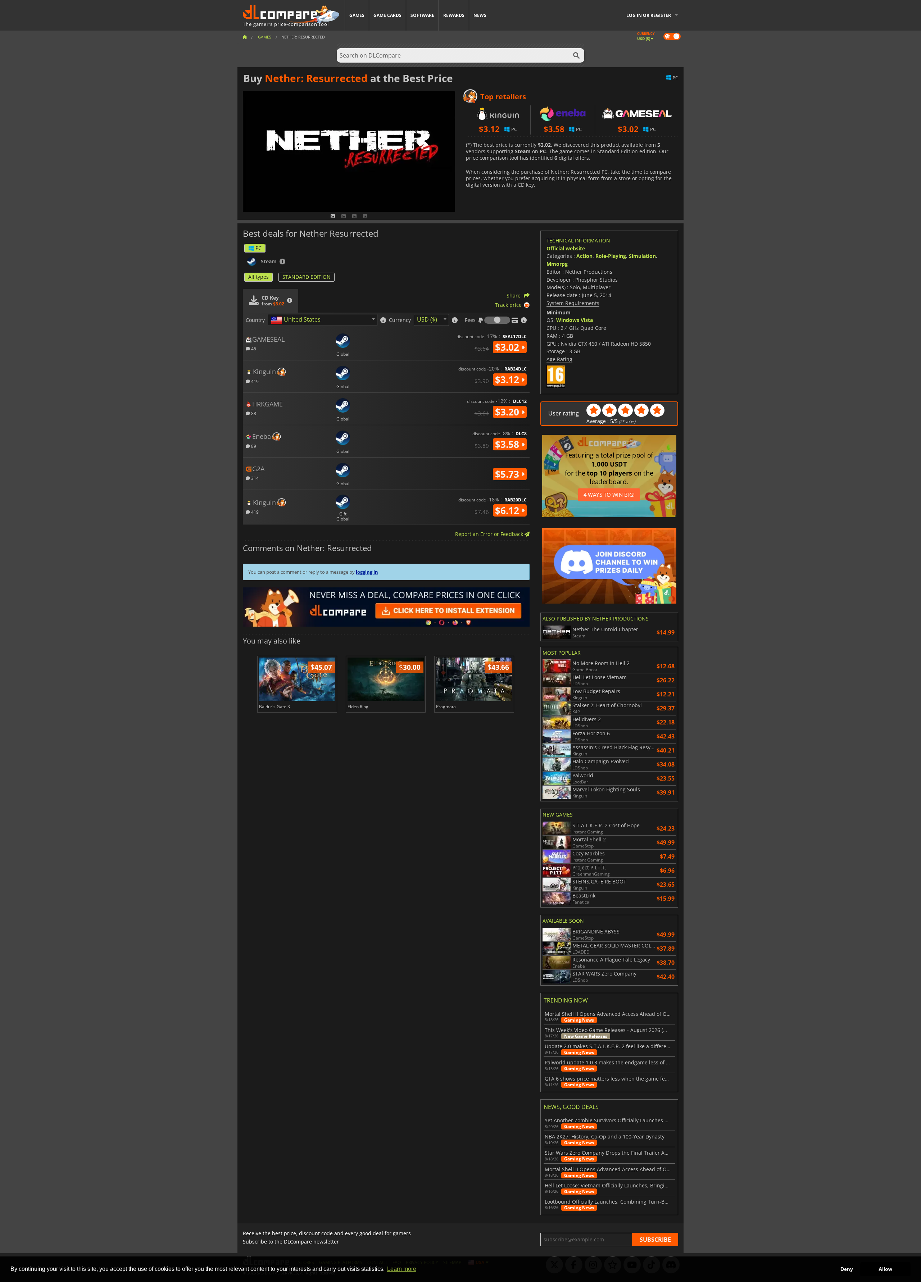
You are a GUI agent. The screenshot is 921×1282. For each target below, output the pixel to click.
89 (253, 446)
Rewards (453, 15)
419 (254, 381)
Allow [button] (885, 1269)
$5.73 (508, 474)
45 (253, 348)
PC (258, 248)
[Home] (244, 37)
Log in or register (648, 15)
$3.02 (508, 347)
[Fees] (497, 320)
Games (356, 15)
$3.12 (508, 379)
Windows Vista (574, 320)
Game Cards (387, 15)
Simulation (642, 256)
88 (253, 413)
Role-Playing (610, 256)
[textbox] (297, 320)
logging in (367, 572)
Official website (565, 248)
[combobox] (322, 320)
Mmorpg (557, 263)
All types (258, 276)
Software (422, 15)
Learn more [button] (401, 1269)
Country (255, 320)
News (479, 15)
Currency (400, 320)
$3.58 (508, 444)
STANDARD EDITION (306, 276)
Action (584, 256)
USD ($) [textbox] (427, 319)
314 (254, 478)
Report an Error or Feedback (490, 534)
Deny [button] (846, 1269)
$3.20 (508, 412)
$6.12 (508, 510)
